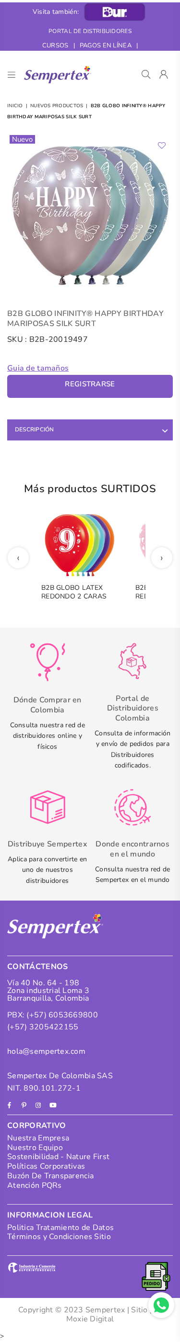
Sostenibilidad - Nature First (58, 1156)
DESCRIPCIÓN (34, 429)
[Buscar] (146, 75)
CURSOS (55, 45)
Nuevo (22, 139)
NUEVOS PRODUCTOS (56, 105)
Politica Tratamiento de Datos (60, 1227)
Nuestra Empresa (38, 1138)
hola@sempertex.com (46, 1051)
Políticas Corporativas (46, 1166)
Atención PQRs (34, 1185)
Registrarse (90, 384)
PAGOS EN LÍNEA (106, 45)
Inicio (15, 105)
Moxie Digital (90, 1319)
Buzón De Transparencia (50, 1176)
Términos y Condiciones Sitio (59, 1236)
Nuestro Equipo (35, 1147)
